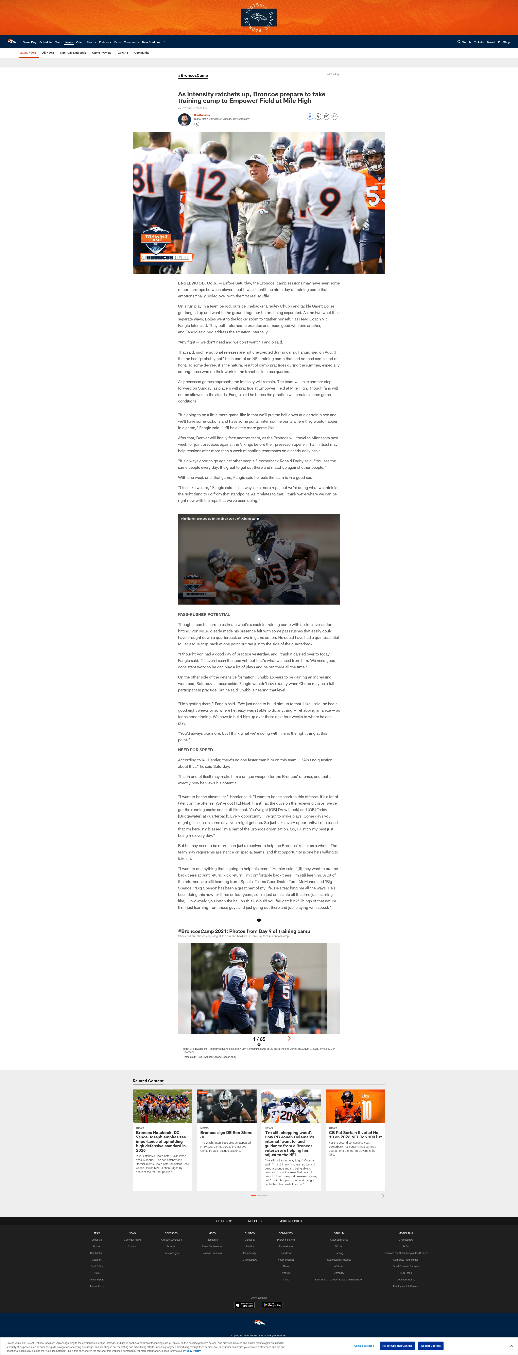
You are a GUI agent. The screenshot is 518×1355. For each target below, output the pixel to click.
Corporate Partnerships (405, 1259)
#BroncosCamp (193, 75)
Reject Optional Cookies (397, 1345)
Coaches (97, 1259)
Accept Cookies (431, 1345)
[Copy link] (334, 116)
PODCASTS (171, 1233)
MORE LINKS (406, 1233)
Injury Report (97, 1279)
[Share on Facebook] (310, 118)
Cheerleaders (250, 1259)
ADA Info (339, 1266)
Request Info (286, 1246)
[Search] (459, 41)
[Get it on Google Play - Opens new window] (272, 1307)
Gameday (250, 1239)
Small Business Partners (406, 1266)
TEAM (97, 1233)
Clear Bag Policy (339, 1239)
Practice (249, 1246)
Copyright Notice (406, 1279)
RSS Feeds (406, 1272)
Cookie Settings (364, 1345)
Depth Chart (96, 1253)
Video (286, 1279)
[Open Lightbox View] (259, 1003)
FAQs (406, 1246)
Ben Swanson (202, 115)
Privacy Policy (192, 1350)
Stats (97, 1272)
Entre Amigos (171, 1253)
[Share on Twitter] (318, 118)
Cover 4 (132, 1246)
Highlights (212, 1239)
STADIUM (339, 1233)
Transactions (97, 1286)
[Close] (511, 1345)
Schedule (97, 1239)
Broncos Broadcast (212, 1253)
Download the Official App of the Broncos (405, 1253)
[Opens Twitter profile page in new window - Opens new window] (196, 124)
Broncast (171, 1246)
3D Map (339, 1246)
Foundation (286, 1253)
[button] (259, 559)
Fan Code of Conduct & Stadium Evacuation (339, 1279)
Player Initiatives (286, 1239)
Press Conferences (212, 1246)
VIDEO (212, 1233)
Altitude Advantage (171, 1239)
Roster (96, 1246)
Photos (286, 1272)
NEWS (132, 1233)
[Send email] (326, 118)
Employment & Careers (405, 1286)
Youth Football (286, 1259)
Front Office (96, 1266)
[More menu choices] (164, 41)
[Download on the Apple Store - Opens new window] (244, 1305)
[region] (259, 1346)
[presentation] (383, 1196)
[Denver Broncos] (259, 1324)
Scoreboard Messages (339, 1259)
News (286, 1266)
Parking (339, 1253)
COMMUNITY (286, 1233)
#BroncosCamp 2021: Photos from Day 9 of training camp (244, 931)
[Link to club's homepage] (11, 41)
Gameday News (132, 1239)
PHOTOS (250, 1233)
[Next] (289, 1038)
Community (249, 1253)
